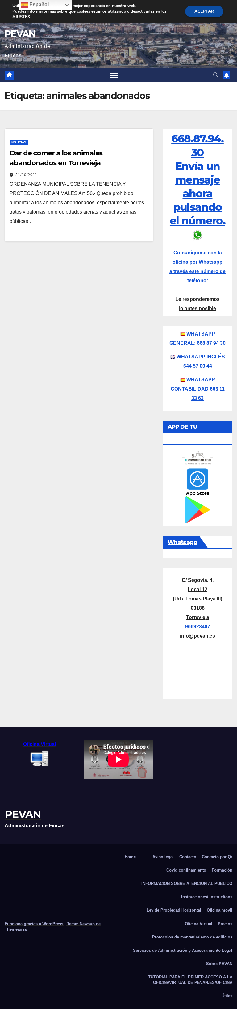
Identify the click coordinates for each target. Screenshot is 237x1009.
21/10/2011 (26, 175)
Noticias (18, 142)
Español (38, 4)
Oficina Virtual (198, 923)
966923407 (197, 626)
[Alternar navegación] (113, 75)
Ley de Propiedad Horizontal (174, 910)
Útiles (227, 996)
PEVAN (20, 34)
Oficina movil (219, 910)
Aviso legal (163, 857)
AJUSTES (21, 17)
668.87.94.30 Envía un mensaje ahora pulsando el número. (197, 179)
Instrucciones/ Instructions (206, 896)
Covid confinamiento (186, 870)
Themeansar (16, 929)
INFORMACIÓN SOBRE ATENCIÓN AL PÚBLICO (186, 883)
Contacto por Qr (217, 857)
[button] (215, 75)
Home (130, 857)
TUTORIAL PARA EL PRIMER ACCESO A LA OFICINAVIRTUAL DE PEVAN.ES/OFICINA (190, 980)
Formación (222, 870)
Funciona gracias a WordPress (34, 923)
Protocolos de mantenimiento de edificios (192, 937)
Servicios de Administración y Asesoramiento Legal (182, 950)
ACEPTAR (204, 11)
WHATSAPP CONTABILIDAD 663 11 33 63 (198, 389)
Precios (225, 923)
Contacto (187, 857)
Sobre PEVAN (219, 963)
